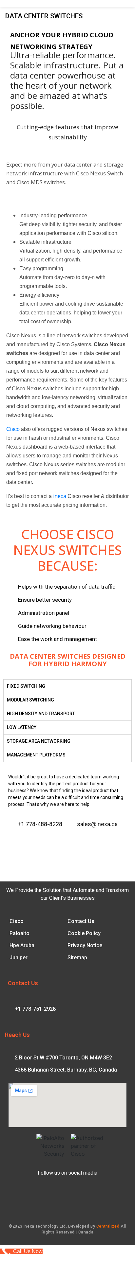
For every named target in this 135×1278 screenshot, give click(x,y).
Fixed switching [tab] (26, 686)
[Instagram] (25, 840)
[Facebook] (14, 840)
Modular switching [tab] (30, 699)
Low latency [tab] (21, 727)
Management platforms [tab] (36, 754)
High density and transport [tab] (41, 713)
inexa (59, 496)
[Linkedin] (48, 840)
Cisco (13, 429)
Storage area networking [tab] (38, 741)
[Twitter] (37, 840)
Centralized (108, 1226)
